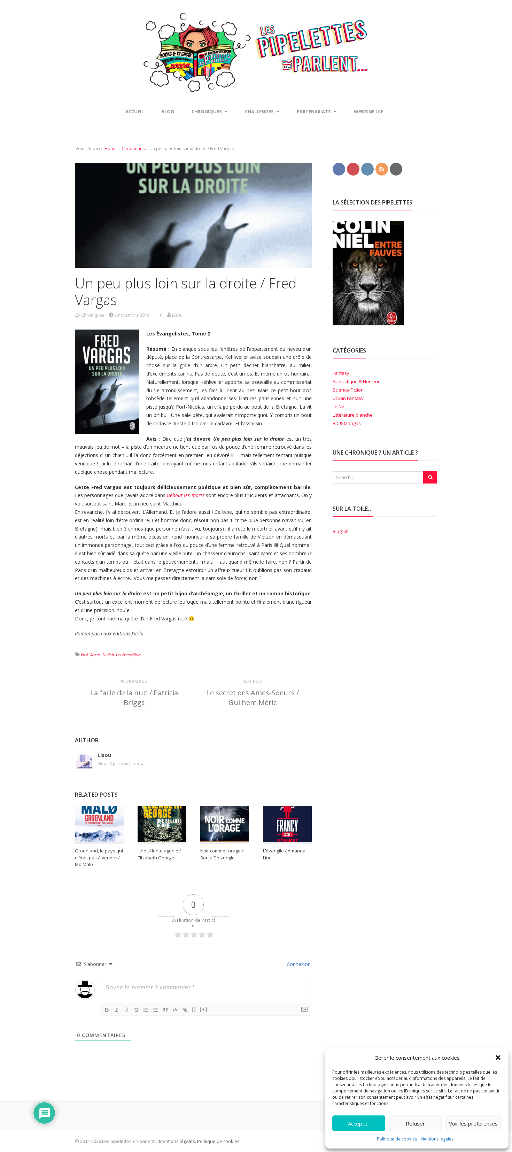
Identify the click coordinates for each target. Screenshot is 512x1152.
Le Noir (108, 654)
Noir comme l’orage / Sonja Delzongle (221, 854)
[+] (204, 1009)
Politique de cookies (397, 1139)
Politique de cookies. (218, 1141)
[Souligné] (126, 1010)
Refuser (415, 1123)
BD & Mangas (347, 423)
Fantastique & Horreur (356, 381)
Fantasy (341, 373)
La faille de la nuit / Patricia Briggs (134, 697)
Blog (167, 111)
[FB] (339, 168)
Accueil (134, 111)
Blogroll (340, 531)
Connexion (298, 964)
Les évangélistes (128, 654)
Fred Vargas (90, 654)
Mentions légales (436, 1139)
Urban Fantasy (348, 398)
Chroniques (133, 149)
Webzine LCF (368, 111)
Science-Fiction (348, 390)
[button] (498, 1057)
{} (194, 1009)
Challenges (259, 111)
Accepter (359, 1123)
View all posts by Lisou (121, 763)
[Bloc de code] (175, 1010)
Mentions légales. (177, 1141)
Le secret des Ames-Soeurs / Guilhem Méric (252, 697)
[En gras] (107, 1010)
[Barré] (136, 1010)
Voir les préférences (473, 1123)
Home (110, 149)
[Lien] (185, 1010)
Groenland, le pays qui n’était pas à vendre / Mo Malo (99, 857)
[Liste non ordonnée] (156, 1010)
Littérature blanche (353, 415)
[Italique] (117, 1010)
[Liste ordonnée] (146, 1010)
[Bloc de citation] (165, 1010)
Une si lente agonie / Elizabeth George (159, 854)
